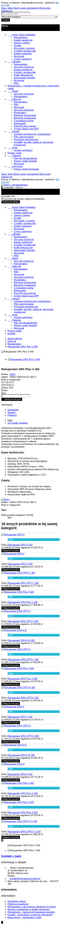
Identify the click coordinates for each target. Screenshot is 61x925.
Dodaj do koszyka (12, 399)
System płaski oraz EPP (26, 128)
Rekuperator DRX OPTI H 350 (23, 697)
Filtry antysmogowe (24, 136)
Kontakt (11, 333)
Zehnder (14, 61)
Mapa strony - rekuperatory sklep (24, 917)
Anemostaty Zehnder (24, 77)
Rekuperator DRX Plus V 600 (23, 678)
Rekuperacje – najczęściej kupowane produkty (31, 912)
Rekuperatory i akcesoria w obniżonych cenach (32, 906)
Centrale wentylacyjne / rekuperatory (32, 134)
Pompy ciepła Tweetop (25, 161)
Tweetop (14, 155)
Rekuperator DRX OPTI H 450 (23, 736)
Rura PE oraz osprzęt (25, 126)
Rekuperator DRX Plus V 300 (23, 602)
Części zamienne (23, 59)
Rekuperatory (21, 37)
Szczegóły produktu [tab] (18, 423)
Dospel (13, 131)
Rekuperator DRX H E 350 (21, 755)
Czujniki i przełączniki (25, 50)
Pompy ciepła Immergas (26, 169)
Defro (12, 374)
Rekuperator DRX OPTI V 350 (23, 621)
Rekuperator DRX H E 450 (21, 640)
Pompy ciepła (14, 153)
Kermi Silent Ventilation (22, 34)
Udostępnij (13, 409)
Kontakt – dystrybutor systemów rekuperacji (30, 914)
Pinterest (12, 415)
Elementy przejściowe (25, 115)
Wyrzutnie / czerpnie (24, 48)
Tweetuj (11, 412)
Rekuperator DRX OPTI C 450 (23, 659)
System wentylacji (23, 150)
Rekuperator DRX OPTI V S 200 (24, 831)
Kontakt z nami (11, 856)
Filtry (16, 83)
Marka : (5, 374)
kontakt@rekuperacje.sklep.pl (25, 878)
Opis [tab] (10, 420)
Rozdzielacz (20, 112)
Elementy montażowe (25, 118)
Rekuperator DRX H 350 (20, 544)
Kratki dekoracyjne (23, 75)
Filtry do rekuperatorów (25, 158)
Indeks (5, 502)
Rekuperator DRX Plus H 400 (23, 793)
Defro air (14, 99)
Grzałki (17, 45)
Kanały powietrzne (23, 40)
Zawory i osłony (22, 42)
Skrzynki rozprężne (24, 67)
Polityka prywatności (18, 904)
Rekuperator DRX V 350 (20, 717)
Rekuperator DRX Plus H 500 (23, 812)
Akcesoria (19, 56)
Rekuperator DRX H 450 (20, 774)
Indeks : (5, 377)
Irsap (12, 147)
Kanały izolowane (23, 53)
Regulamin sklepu (17, 901)
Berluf (13, 91)
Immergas (15, 166)
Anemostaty (20, 123)
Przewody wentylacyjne (26, 139)
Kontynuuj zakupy (11, 202)
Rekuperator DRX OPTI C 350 (23, 583)
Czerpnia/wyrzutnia (23, 120)
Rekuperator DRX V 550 (20, 564)
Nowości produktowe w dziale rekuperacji (29, 909)
